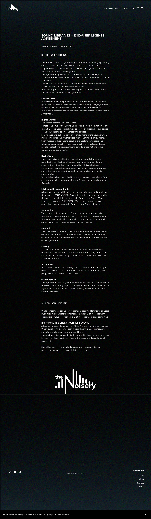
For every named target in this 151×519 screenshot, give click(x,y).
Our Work (108, 8)
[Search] (134, 8)
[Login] (138, 8)
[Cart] (143, 8)
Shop (141, 479)
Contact (126, 8)
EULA (141, 487)
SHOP (117, 8)
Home (141, 475)
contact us (103, 317)
